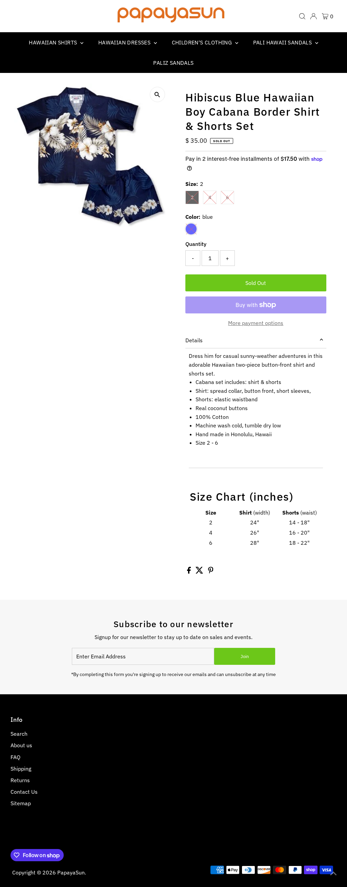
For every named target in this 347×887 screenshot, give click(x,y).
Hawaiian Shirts (53, 42)
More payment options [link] (255, 323)
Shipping (21, 768)
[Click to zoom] (157, 94)
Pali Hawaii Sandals (283, 42)
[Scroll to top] (333, 873)
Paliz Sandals (173, 62)
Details (194, 340)
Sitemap (21, 803)
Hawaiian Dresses (125, 42)
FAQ (15, 757)
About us (21, 745)
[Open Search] (302, 16)
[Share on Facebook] (189, 571)
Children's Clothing (202, 42)
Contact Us (24, 791)
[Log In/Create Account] (313, 16)
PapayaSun (71, 872)
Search (19, 733)
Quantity (195, 243)
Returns (20, 780)
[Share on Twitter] (200, 571)
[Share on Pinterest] (210, 571)
